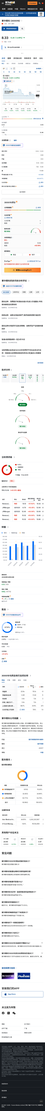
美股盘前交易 (33, 9)
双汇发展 (5, 839)
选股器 (10, 9)
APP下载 (4, 1028)
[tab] (5, 378)
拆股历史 (28, 63)
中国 (16, 9)
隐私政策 (4, 1090)
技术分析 (6, 370)
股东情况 (6, 759)
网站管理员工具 (7, 1037)
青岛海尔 (23, 839)
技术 (35, 58)
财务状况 (27, 58)
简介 (8, 63)
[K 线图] (4, 68)
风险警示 (4, 1097)
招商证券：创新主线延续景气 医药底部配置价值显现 (21, 315)
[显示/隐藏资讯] (14, 68)
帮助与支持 (28, 1033)
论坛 (41, 58)
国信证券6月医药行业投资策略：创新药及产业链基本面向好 (22, 327)
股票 (3, 9)
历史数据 (20, 63)
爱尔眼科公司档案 (10, 718)
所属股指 (35, 63)
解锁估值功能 (37, 118)
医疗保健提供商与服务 (36, 739)
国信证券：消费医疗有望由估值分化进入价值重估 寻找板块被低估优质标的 (22, 303)
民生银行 (40, 839)
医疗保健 (40, 744)
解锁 (23, 709)
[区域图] (7, 68)
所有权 (13, 63)
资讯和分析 (17, 58)
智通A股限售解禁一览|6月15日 (13, 339)
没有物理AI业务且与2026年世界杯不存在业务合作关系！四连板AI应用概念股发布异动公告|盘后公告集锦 (21, 351)
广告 (25, 1028)
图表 (9, 58)
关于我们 (27, 1024)
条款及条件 (5, 1084)
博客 (3, 1024)
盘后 (41, 9)
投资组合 (5, 1033)
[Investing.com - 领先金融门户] (10, 3)
